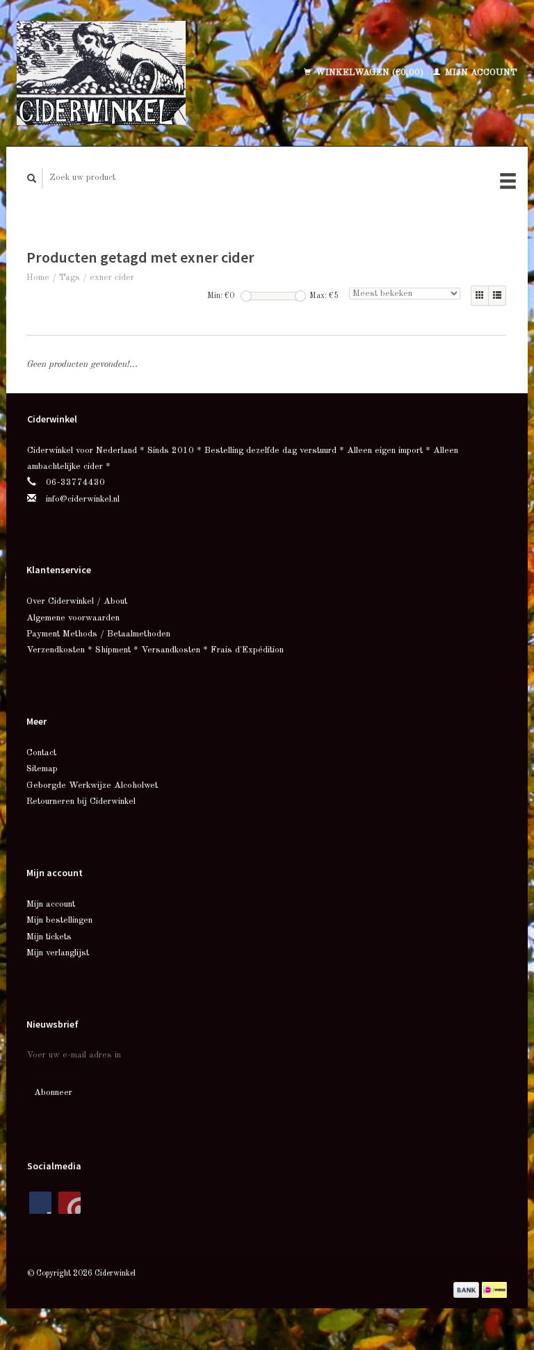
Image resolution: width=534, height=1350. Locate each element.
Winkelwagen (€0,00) (369, 72)
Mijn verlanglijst (57, 952)
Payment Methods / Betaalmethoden (98, 634)
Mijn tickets (49, 936)
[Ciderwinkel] (127, 73)
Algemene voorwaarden (73, 618)
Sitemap (42, 768)
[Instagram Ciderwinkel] (69, 1203)
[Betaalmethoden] (467, 1289)
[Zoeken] (32, 178)
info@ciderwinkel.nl (83, 499)
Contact (41, 752)
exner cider (112, 277)
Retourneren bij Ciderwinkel (81, 801)
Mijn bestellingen (59, 920)
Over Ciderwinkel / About (76, 601)
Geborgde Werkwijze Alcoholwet (92, 785)
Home (37, 277)
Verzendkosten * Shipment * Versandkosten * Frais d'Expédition (155, 650)
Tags (69, 277)
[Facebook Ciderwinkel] (40, 1203)
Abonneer (53, 1092)
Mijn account (479, 72)
